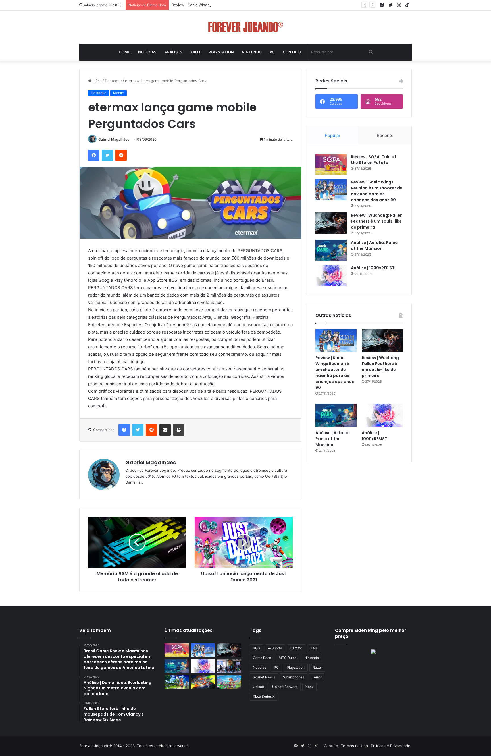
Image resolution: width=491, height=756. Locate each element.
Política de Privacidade (390, 745)
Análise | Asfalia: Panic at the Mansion (374, 245)
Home (124, 52)
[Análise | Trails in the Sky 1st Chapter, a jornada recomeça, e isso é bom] (177, 682)
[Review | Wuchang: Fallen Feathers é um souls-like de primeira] (331, 223)
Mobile (118, 93)
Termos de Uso (354, 745)
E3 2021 (296, 648)
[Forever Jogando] (245, 27)
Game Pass (262, 658)
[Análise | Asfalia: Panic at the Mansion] (331, 250)
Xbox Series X (264, 696)
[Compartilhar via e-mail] (165, 430)
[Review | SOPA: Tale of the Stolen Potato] (331, 164)
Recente (385, 135)
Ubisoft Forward (284, 687)
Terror (316, 677)
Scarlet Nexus (264, 677)
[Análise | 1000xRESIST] (331, 275)
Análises (173, 52)
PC (272, 52)
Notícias (147, 52)
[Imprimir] (178, 430)
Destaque (113, 80)
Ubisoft (258, 687)
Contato (292, 52)
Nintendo (252, 52)
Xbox (195, 52)
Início (96, 80)
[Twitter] (107, 155)
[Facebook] (93, 155)
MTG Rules (287, 658)
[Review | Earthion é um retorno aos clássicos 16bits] (203, 682)
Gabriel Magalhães (113, 139)
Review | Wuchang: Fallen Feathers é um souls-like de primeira (377, 221)
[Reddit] (121, 155)
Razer (317, 667)
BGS (256, 648)
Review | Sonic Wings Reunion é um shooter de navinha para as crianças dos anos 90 (247, 5)
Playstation (221, 52)
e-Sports (275, 648)
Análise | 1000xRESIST (373, 268)
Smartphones (293, 677)
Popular (332, 135)
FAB (314, 648)
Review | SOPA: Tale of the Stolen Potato (373, 159)
